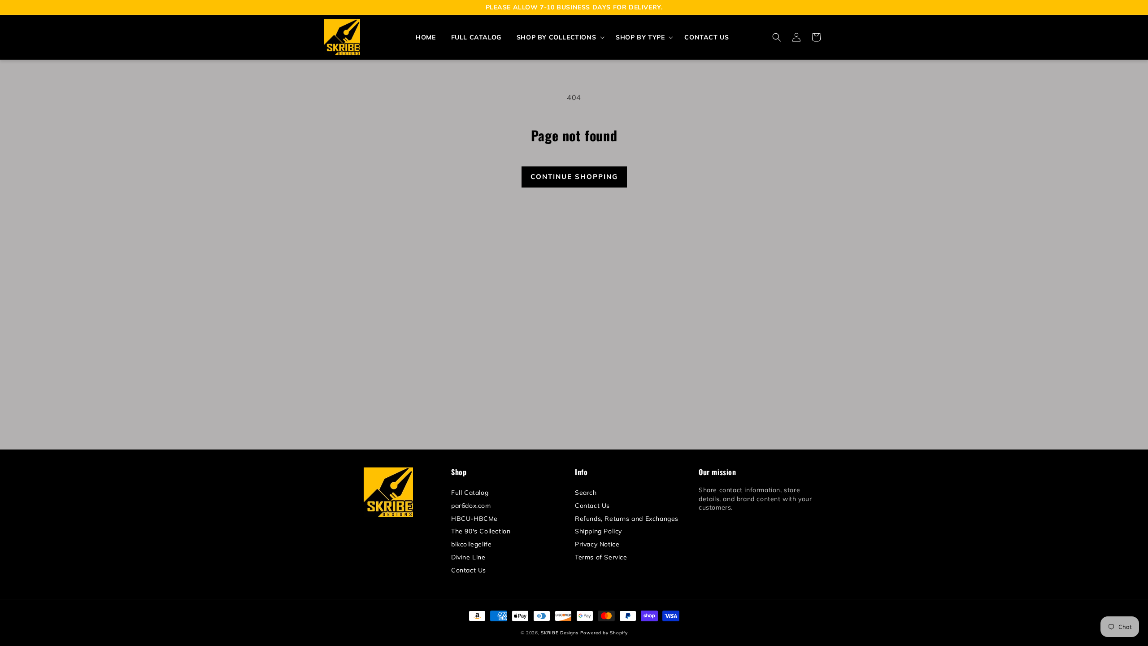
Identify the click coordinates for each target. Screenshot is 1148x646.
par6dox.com (471, 506)
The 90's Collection (480, 531)
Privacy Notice (597, 544)
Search (586, 493)
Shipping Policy (598, 531)
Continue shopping (574, 176)
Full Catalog (469, 493)
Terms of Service (601, 557)
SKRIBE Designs (559, 633)
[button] (558, 37)
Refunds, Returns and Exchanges (626, 519)
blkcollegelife (471, 544)
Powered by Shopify (604, 633)
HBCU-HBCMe (474, 519)
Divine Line (468, 557)
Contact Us (468, 570)
